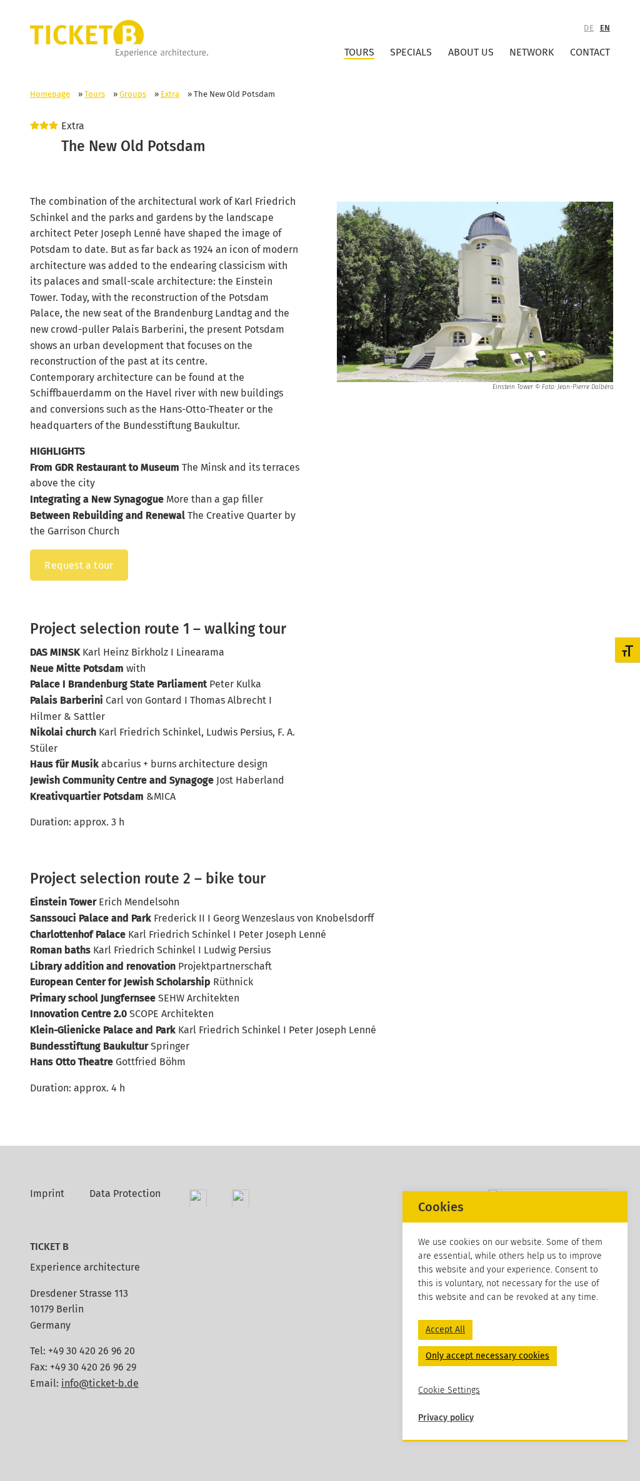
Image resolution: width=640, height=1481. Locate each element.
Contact (590, 52)
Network (531, 52)
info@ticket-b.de (100, 1383)
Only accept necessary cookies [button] (487, 1356)
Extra (170, 94)
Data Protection (125, 1193)
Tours (359, 52)
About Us (471, 52)
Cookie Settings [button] (449, 1390)
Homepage (50, 94)
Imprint (47, 1193)
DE (588, 27)
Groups (132, 94)
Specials (411, 52)
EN (605, 27)
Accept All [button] (445, 1329)
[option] (475, 297)
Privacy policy (446, 1417)
